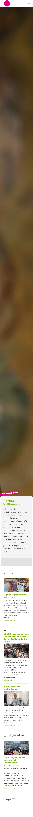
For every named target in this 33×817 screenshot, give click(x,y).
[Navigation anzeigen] (29, 3)
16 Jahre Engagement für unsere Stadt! (15, 596)
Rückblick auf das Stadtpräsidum (12, 688)
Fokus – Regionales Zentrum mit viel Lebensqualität (15, 760)
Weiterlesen (9, 621)
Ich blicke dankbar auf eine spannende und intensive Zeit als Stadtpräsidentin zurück (16, 638)
